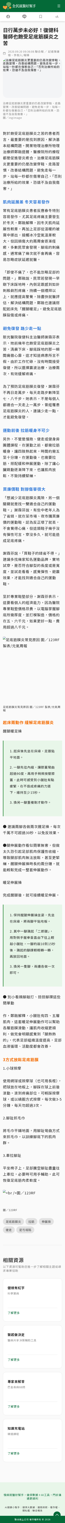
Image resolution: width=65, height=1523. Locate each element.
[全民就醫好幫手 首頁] (24, 6)
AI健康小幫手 (12, 1507)
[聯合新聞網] (7, 6)
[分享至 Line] (24, 16)
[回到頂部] (57, 1515)
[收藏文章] (40, 16)
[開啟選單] (59, 6)
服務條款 (43, 1507)
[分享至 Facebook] (8, 16)
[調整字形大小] (57, 16)
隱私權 (26, 1510)
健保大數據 (28, 1507)
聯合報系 (37, 1510)
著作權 (54, 1507)
